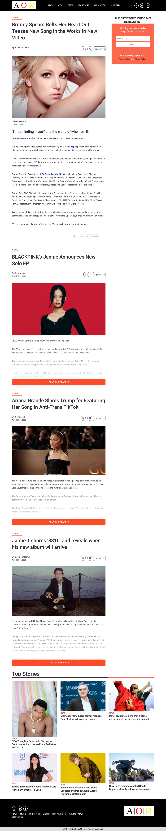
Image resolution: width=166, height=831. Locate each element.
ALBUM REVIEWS (100, 5)
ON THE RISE (116, 5)
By (13, 47)
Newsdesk (20, 273)
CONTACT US (17, 817)
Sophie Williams (22, 556)
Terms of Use (124, 59)
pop (72, 146)
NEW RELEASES (83, 5)
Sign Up (133, 44)
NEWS (50, 5)
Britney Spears (19, 138)
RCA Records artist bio (51, 174)
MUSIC (60, 5)
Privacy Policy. (141, 59)
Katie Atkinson (22, 47)
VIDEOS (70, 5)
